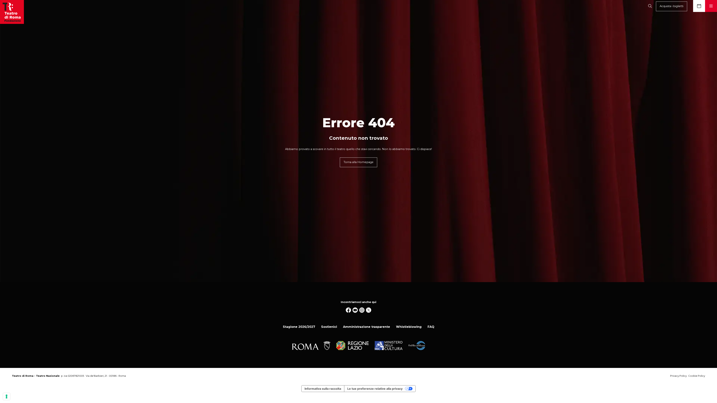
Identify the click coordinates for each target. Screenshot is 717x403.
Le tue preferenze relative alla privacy (375, 388)
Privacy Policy (678, 375)
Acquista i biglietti (671, 6)
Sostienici (329, 327)
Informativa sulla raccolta (323, 388)
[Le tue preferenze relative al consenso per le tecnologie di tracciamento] (6, 396)
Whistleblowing (409, 327)
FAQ (431, 327)
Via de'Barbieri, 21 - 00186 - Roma (106, 375)
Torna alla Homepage (358, 162)
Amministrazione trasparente (366, 327)
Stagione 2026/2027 (299, 327)
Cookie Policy (696, 375)
